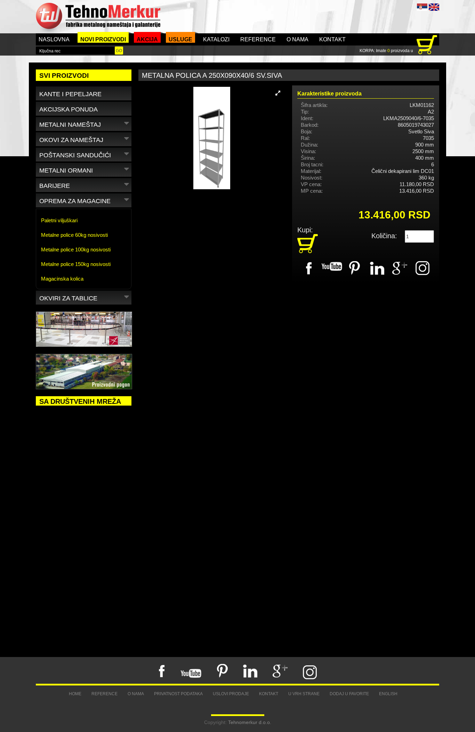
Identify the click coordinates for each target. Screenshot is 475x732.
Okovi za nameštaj (71, 139)
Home (75, 693)
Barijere (54, 185)
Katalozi (216, 39)
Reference (258, 39)
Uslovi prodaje (231, 693)
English (388, 693)
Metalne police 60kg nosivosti (74, 235)
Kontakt (332, 39)
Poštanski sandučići (75, 155)
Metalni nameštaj (70, 124)
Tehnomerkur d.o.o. (249, 722)
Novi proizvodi (103, 39)
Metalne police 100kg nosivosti (76, 249)
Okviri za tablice (68, 298)
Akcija (147, 39)
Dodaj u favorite (349, 693)
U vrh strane (304, 693)
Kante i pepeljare (70, 94)
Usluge (180, 39)
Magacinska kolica (62, 279)
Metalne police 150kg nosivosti (76, 264)
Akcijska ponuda (68, 109)
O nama (297, 39)
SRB (422, 7)
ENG (434, 7)
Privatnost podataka (178, 693)
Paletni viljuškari (59, 220)
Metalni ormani (66, 170)
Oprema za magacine (75, 201)
